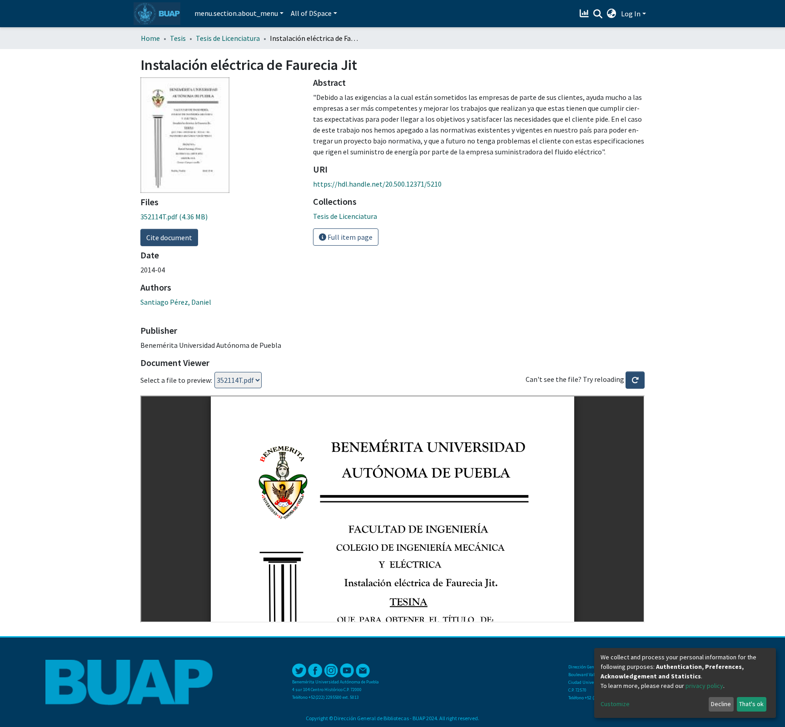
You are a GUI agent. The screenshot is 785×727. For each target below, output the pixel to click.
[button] (611, 13)
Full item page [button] (349, 237)
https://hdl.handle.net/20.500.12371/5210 (377, 183)
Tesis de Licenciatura (228, 38)
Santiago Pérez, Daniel (175, 302)
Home (150, 38)
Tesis (178, 38)
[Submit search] (598, 14)
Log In (631, 13)
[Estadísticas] (585, 13)
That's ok (751, 704)
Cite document (169, 237)
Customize (615, 704)
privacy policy (704, 686)
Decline (721, 704)
